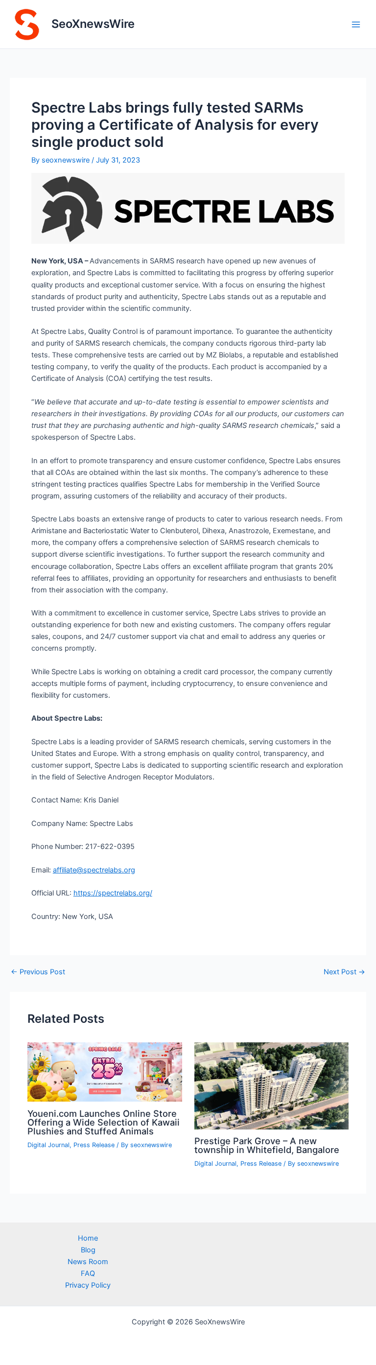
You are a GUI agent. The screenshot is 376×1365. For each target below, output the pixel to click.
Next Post (344, 972)
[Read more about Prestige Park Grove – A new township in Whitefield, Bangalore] (271, 1085)
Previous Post (38, 972)
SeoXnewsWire (93, 24)
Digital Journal (48, 1145)
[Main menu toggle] (356, 24)
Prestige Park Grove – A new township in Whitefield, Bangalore (266, 1145)
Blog (88, 1250)
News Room (88, 1261)
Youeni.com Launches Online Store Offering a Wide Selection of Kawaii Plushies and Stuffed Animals (103, 1122)
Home (88, 1238)
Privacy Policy (88, 1285)
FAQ (88, 1273)
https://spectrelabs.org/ (112, 893)
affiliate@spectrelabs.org (94, 870)
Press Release (94, 1145)
